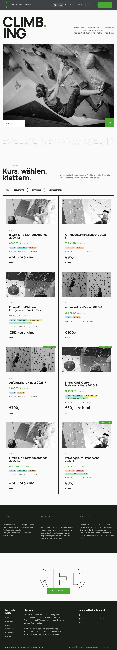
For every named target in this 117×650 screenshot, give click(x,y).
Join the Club (58, 591)
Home (7, 618)
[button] (60, 5)
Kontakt (105, 5)
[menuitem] (14, 5)
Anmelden (91, 5)
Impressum (9, 629)
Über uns (9, 621)
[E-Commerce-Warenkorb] (55, 5)
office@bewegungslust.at (93, 619)
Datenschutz (10, 632)
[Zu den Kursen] (109, 122)
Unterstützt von (90, 647)
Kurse (7, 625)
